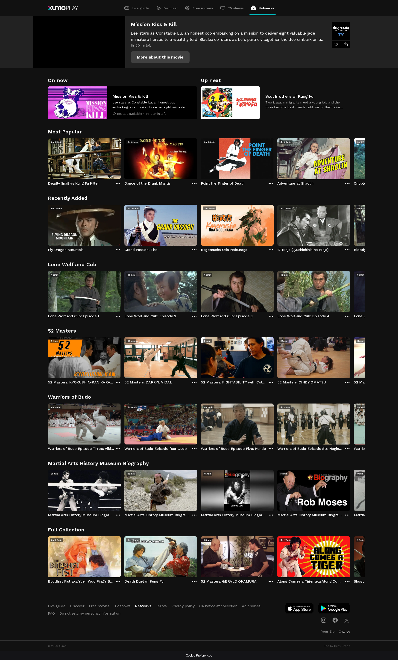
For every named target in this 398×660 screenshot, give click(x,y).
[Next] (350, 157)
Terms (161, 606)
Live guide (140, 8)
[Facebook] (335, 620)
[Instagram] (323, 620)
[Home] (63, 8)
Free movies (203, 8)
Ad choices (251, 606)
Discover (171, 8)
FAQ (51, 613)
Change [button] (344, 631)
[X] (346, 620)
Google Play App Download (334, 609)
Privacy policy (183, 606)
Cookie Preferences (199, 655)
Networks (266, 8)
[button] (160, 57)
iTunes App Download (299, 609)
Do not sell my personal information (89, 613)
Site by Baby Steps (337, 646)
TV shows (236, 8)
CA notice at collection (218, 606)
